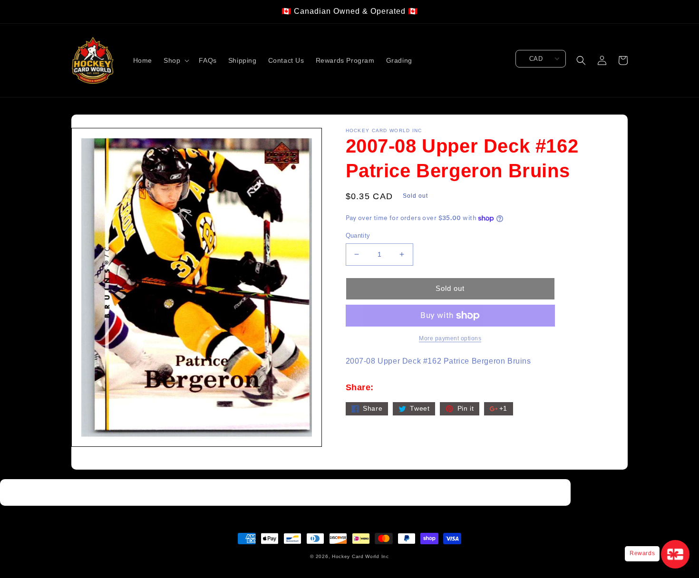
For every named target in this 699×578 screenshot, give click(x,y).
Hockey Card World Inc (360, 556)
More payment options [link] (450, 338)
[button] (175, 60)
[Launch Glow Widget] (675, 554)
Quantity (358, 235)
